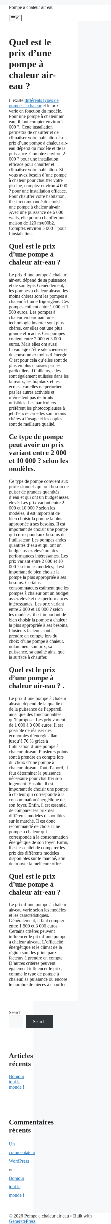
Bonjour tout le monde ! (16, 1082)
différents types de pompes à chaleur (34, 103)
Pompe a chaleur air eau (31, 7)
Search (15, 1012)
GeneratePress (22, 1221)
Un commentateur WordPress (22, 1152)
